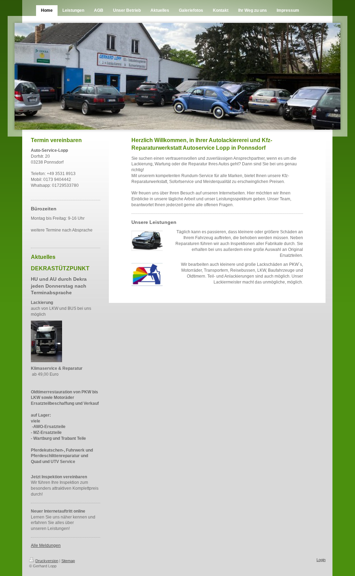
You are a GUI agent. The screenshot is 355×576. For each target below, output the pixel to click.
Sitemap (68, 561)
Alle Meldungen (46, 545)
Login (321, 560)
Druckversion (46, 561)
